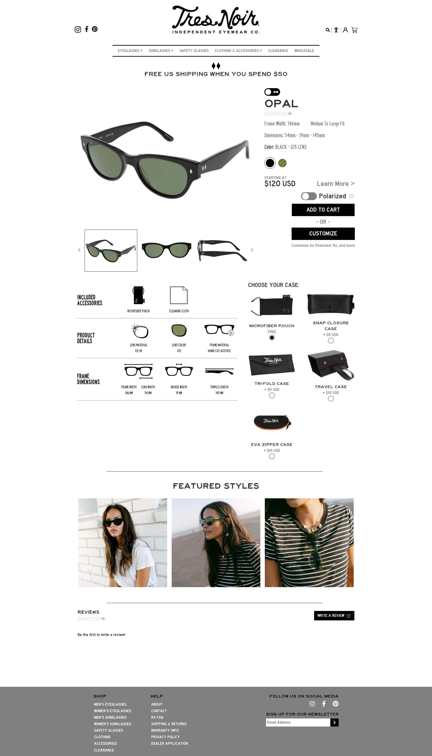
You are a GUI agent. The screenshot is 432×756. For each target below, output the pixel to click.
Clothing (102, 737)
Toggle (309, 196)
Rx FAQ (157, 717)
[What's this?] (351, 196)
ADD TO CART (323, 209)
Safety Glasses (194, 50)
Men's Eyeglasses (110, 704)
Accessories (105, 743)
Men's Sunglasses (110, 717)
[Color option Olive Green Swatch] (282, 163)
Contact (159, 711)
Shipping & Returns (169, 724)
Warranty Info (165, 730)
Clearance (278, 50)
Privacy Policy (165, 737)
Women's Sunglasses (112, 724)
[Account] (345, 30)
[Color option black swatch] (270, 163)
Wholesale (304, 50)
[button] (130, 50)
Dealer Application (169, 743)
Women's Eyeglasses (112, 711)
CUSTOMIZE (323, 233)
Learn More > (336, 184)
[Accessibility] (336, 30)
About (156, 704)
